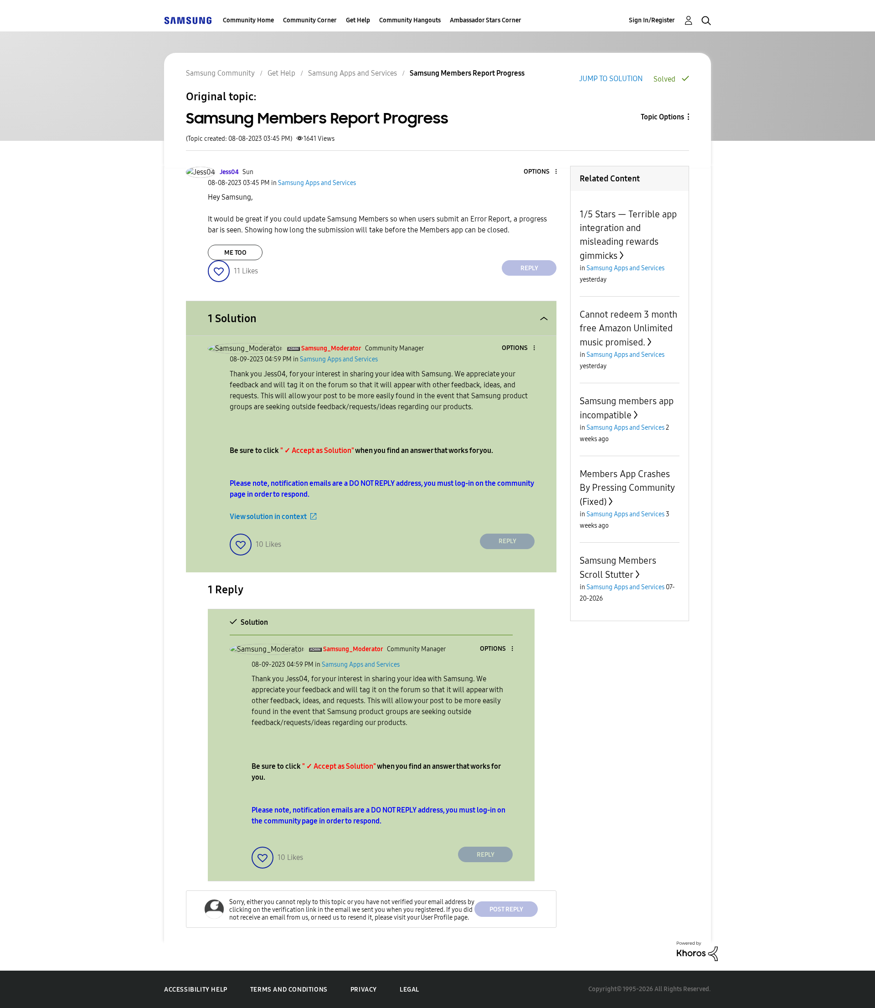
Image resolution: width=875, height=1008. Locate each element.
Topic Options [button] (662, 117)
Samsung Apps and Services (352, 73)
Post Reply (506, 909)
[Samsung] (187, 20)
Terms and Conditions (289, 989)
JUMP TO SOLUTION (611, 78)
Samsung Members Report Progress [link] (467, 73)
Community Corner (310, 20)
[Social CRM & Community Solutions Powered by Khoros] (697, 950)
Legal (409, 989)
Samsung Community (220, 73)
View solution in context (268, 516)
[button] (541, 172)
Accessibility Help (195, 989)
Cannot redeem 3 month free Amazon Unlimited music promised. (628, 328)
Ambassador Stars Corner (485, 20)
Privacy (363, 989)
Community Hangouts (410, 20)
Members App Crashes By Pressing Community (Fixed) (627, 487)
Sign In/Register (652, 20)
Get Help (358, 20)
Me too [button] (235, 253)
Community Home (248, 20)
